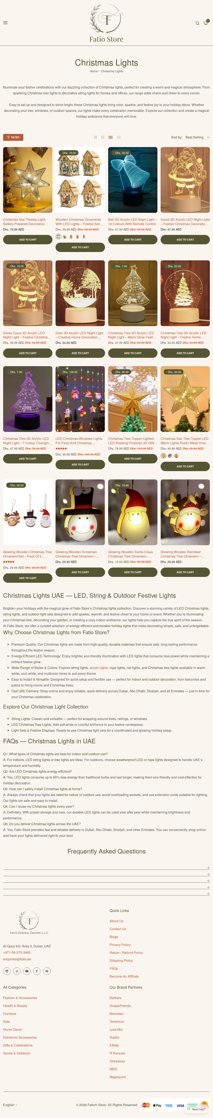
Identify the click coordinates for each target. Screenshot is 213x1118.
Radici (114, 1037)
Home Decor (12, 1029)
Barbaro (115, 997)
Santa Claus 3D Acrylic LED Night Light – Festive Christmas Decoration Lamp (26, 335)
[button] (47, 155)
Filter (15, 137)
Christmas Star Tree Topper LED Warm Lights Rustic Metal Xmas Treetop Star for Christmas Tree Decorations (185, 441)
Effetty (114, 1045)
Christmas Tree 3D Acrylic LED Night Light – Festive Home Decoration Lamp (184, 335)
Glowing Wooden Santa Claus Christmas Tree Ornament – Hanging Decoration (130, 554)
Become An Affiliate (124, 976)
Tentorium (117, 1021)
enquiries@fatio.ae (17, 959)
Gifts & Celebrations (18, 1045)
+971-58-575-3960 (17, 952)
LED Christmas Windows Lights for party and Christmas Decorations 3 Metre (79, 441)
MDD (113, 1069)
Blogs (114, 936)
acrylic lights (99, 667)
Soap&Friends (120, 1005)
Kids (6, 1021)
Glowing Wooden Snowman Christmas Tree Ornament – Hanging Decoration (76, 554)
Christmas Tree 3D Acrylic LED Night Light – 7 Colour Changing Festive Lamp (27, 441)
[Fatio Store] (106, 22)
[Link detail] (7, 971)
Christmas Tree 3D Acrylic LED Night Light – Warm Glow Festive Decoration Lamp (132, 335)
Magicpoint (118, 1076)
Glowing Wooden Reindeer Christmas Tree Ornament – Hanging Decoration (181, 554)
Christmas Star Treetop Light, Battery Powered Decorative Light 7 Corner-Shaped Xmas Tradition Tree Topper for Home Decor (26, 221)
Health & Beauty (15, 1005)
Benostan (117, 1013)
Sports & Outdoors (16, 1053)
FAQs (114, 968)
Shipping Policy (121, 960)
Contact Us (118, 928)
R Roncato (117, 1053)
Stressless (117, 1061)
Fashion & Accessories (20, 997)
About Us (116, 920)
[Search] (197, 23)
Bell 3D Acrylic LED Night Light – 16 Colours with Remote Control (132, 221)
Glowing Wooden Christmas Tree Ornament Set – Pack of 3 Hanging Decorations (27, 554)
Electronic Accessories (20, 1037)
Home (94, 71)
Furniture (9, 1013)
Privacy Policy (120, 944)
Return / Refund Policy (126, 952)
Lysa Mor (116, 1029)
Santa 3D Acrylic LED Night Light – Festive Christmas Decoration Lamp (185, 221)
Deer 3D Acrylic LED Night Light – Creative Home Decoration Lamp (79, 335)
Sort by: (176, 137)
